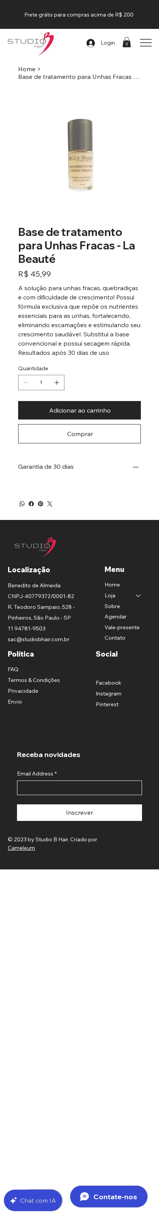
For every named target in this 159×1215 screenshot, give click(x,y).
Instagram (109, 693)
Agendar (116, 616)
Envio (15, 701)
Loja (110, 595)
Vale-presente (122, 627)
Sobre (112, 606)
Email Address (37, 773)
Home (112, 584)
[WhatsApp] (22, 504)
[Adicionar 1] (56, 382)
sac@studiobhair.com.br (38, 639)
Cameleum (21, 847)
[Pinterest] (40, 504)
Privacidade (23, 690)
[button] (126, 42)
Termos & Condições (34, 680)
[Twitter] (50, 504)
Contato (115, 637)
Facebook (108, 682)
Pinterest (107, 704)
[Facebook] (31, 504)
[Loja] (138, 595)
